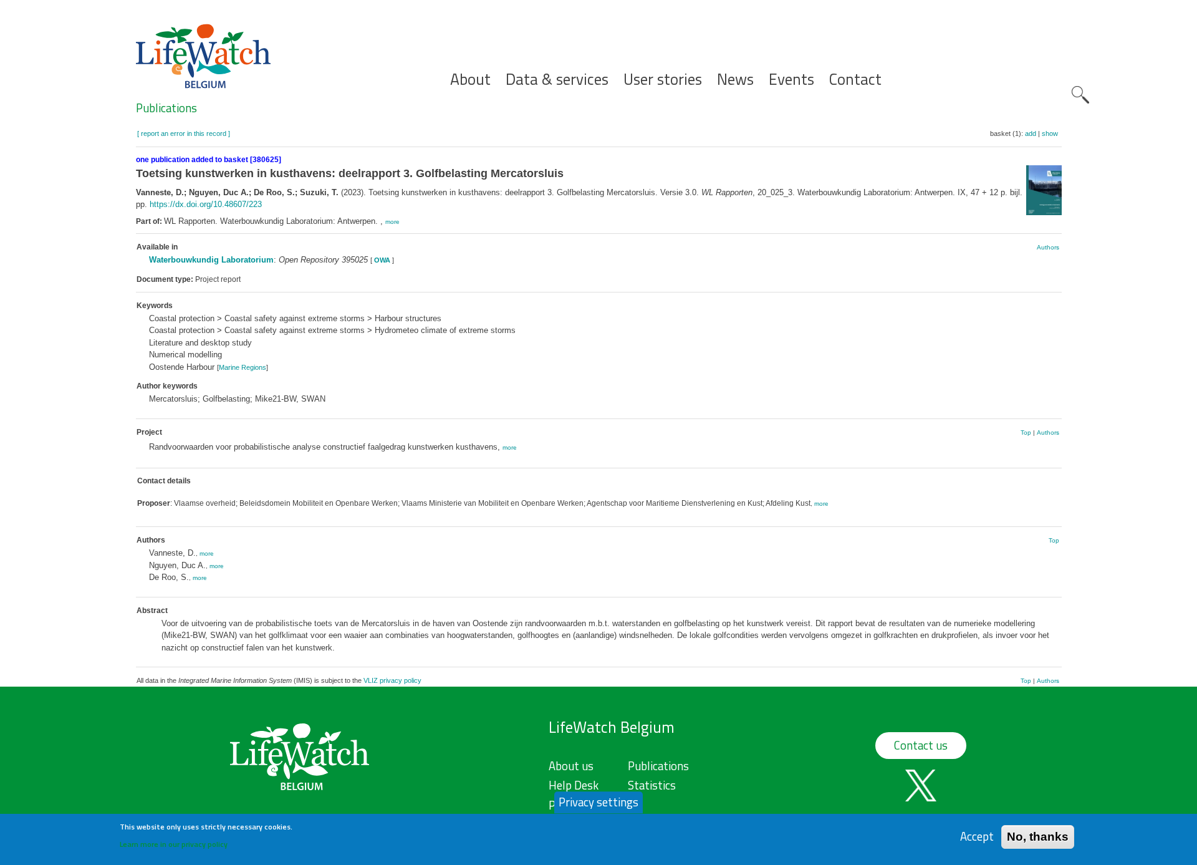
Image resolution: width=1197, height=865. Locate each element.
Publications (166, 108)
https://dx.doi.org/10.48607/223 (206, 204)
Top (1026, 432)
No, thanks (1038, 836)
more (392, 221)
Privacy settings (598, 802)
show (1050, 133)
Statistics (652, 785)
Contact (855, 79)
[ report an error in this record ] (183, 133)
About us (571, 766)
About (470, 79)
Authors (1048, 247)
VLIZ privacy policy (392, 680)
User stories (662, 79)
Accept (977, 836)
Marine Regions (242, 367)
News (735, 79)
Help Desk (573, 785)
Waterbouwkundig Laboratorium (211, 259)
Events (791, 79)
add (1030, 133)
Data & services (557, 79)
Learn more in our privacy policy (174, 843)
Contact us (921, 745)
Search (1080, 94)
